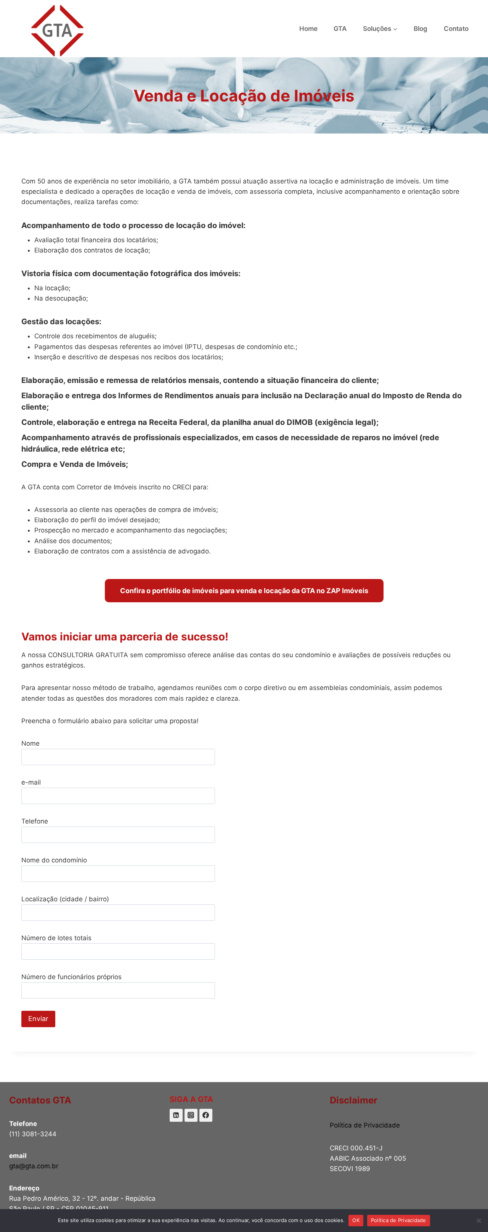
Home (308, 28)
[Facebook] (205, 1115)
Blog (420, 28)
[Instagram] (191, 1115)
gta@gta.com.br (33, 1166)
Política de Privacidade (365, 1125)
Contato (456, 28)
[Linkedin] (176, 1115)
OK (356, 1220)
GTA (340, 28)
